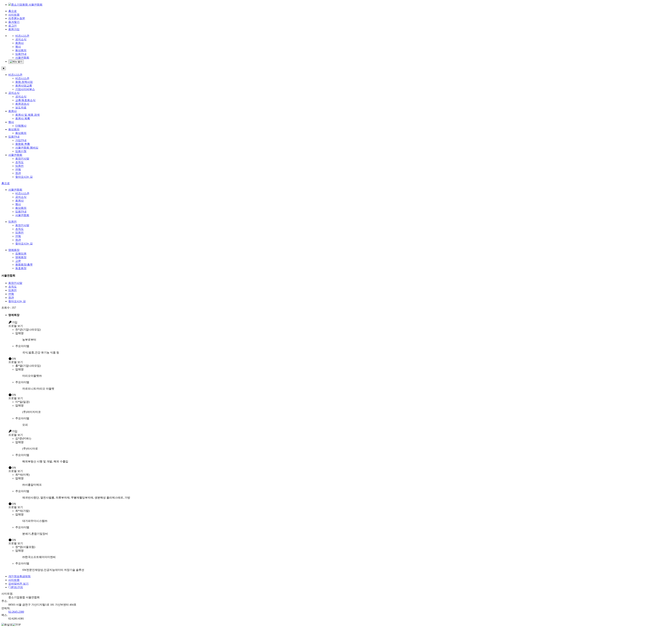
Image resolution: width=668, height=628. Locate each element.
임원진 (19, 165)
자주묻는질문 (16, 18)
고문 (18, 260)
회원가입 (13, 29)
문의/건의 (17, 587)
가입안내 (20, 140)
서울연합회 (22, 57)
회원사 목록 (22, 118)
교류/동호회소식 (25, 100)
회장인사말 (22, 158)
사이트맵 (13, 14)
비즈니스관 (22, 35)
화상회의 (20, 50)
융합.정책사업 (24, 81)
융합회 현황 (22, 143)
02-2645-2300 (16, 611)
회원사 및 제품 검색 (27, 114)
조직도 (19, 162)
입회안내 (20, 53)
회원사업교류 (23, 85)
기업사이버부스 (25, 89)
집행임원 (20, 253)
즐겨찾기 (13, 22)
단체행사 (20, 125)
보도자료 (20, 107)
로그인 (12, 25)
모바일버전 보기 (18, 583)
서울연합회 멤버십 (26, 147)
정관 (18, 173)
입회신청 (20, 151)
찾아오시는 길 (24, 176)
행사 (18, 46)
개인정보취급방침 (19, 576)
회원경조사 (22, 103)
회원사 (19, 43)
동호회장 (20, 268)
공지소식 (20, 39)
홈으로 (12, 11)
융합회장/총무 (24, 264)
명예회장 (13, 249)
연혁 (18, 169)
